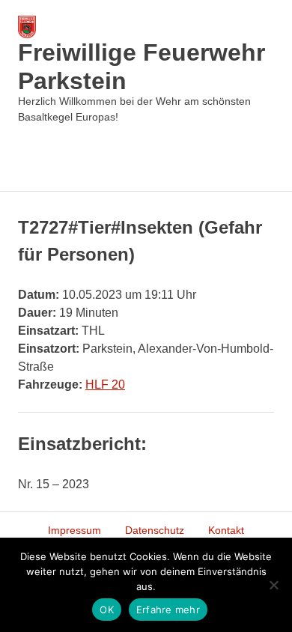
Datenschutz (154, 530)
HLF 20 (105, 384)
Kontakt (226, 530)
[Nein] (273, 584)
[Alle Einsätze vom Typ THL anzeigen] (112, 331)
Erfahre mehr (168, 610)
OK (107, 610)
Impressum (74, 530)
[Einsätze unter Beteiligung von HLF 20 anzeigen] (132, 385)
